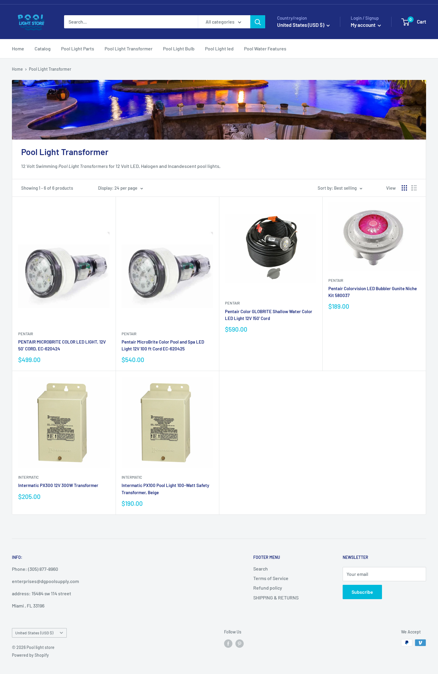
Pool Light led (219, 48)
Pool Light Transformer (129, 48)
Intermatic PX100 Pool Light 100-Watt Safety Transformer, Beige (165, 489)
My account (363, 25)
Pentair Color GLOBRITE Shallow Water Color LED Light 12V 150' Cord (268, 315)
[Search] (257, 21)
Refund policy (267, 587)
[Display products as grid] (404, 188)
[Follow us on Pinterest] (239, 643)
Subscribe (362, 592)
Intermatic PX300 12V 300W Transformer (58, 485)
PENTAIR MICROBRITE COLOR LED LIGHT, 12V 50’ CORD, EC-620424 (62, 345)
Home (18, 48)
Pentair (25, 333)
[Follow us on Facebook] (228, 643)
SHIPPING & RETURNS (276, 597)
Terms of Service (270, 578)
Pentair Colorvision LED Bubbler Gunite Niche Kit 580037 (372, 292)
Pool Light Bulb (179, 48)
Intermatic (28, 477)
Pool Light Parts (77, 48)
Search (260, 568)
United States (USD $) (34, 632)
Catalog (43, 48)
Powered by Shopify (30, 655)
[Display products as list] (414, 188)
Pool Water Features (265, 48)
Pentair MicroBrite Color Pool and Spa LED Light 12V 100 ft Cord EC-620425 (163, 345)
